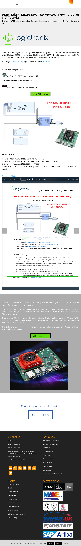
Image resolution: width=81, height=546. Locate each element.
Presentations (12, 503)
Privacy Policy (47, 466)
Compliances (47, 470)
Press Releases (13, 492)
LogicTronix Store (40, 336)
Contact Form (12, 440)
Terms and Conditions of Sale (52, 474)
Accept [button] (51, 543)
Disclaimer (46, 448)
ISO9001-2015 (47, 463)
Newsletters (12, 495)
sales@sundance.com (15, 444)
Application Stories (14, 510)
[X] (15, 468)
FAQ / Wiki (46, 455)
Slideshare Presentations (16, 514)
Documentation (48, 451)
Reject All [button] (58, 543)
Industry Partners (14, 506)
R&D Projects (12, 499)
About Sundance (13, 484)
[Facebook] (20, 468)
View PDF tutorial (40, 94)
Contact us (40, 414)
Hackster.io (47, 61)
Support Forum (48, 459)
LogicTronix (17, 61)
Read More (66, 543)
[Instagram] (24, 468)
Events (10, 488)
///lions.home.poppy (29, 460)
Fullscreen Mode (9, 176)
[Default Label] (10, 468)
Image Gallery (12, 518)
